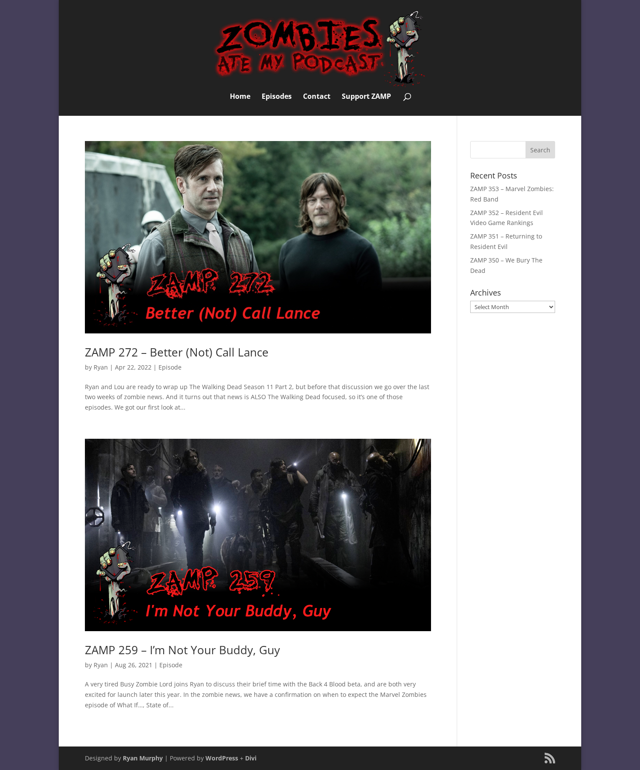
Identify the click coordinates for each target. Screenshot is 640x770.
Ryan (101, 367)
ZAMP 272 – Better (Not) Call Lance (177, 352)
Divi (250, 758)
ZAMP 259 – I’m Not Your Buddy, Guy (182, 650)
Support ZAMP (366, 97)
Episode (170, 367)
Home (240, 97)
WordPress (221, 758)
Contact (316, 97)
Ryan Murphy (143, 758)
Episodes (277, 97)
